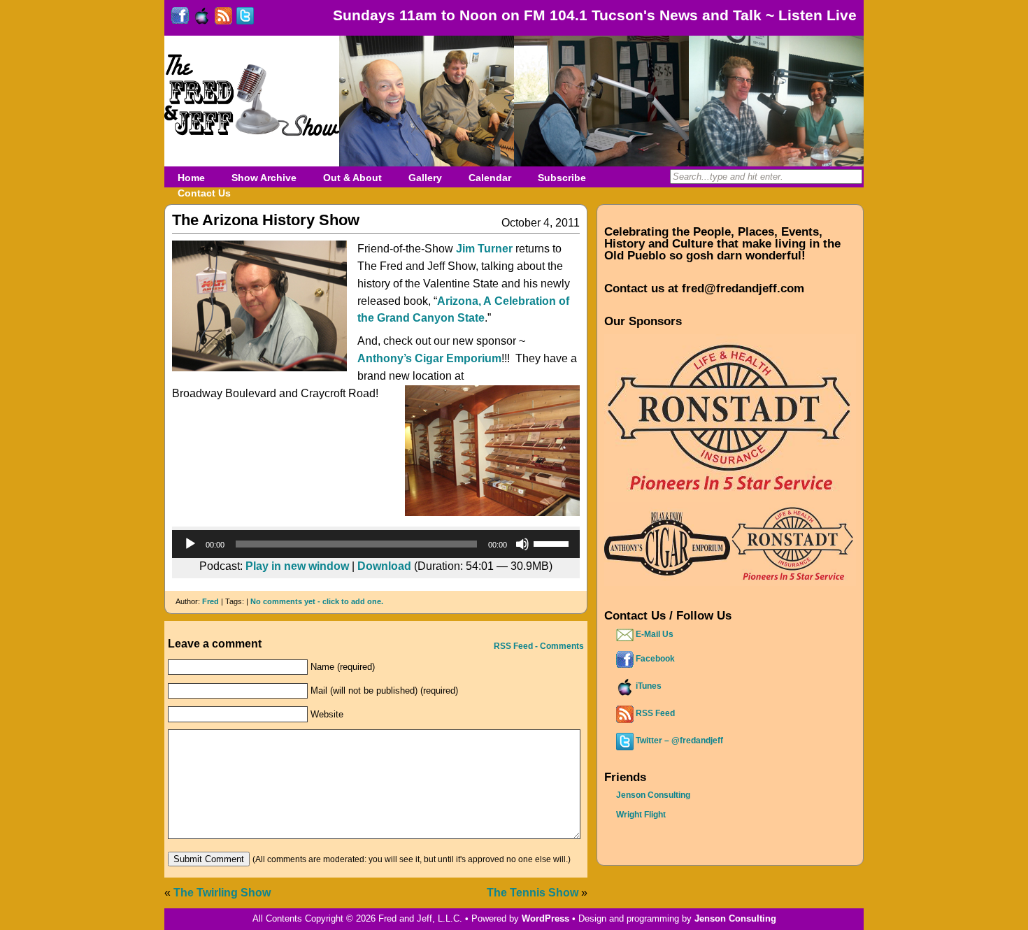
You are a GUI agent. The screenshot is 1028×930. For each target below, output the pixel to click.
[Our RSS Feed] (223, 19)
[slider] (553, 542)
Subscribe (562, 177)
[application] (376, 544)
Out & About (352, 177)
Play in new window (297, 566)
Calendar (490, 177)
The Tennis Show (532, 893)
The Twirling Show (222, 893)
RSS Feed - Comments (538, 646)
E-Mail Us (653, 634)
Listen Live (817, 15)
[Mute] (522, 544)
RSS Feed (654, 713)
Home (191, 177)
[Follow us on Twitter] (245, 19)
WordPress (545, 918)
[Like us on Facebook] (180, 19)
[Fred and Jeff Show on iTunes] (201, 19)
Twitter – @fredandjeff (678, 740)
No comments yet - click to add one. (316, 601)
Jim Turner (484, 249)
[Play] (190, 544)
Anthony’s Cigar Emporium (429, 358)
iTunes (648, 686)
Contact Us (204, 193)
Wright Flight (641, 814)
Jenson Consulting (653, 795)
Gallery (425, 177)
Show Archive (264, 177)
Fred (210, 601)
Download (384, 566)
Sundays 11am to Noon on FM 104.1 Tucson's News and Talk (547, 15)
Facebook (654, 658)
